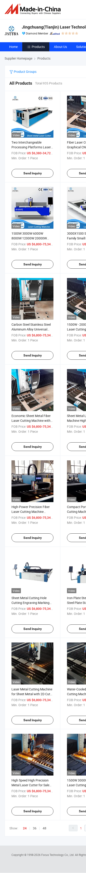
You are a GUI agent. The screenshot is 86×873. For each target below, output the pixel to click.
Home (13, 47)
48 (44, 828)
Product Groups (24, 71)
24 (25, 828)
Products (38, 47)
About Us (60, 47)
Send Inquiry (32, 173)
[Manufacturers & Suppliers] (33, 9)
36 (34, 828)
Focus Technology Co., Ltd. (58, 855)
